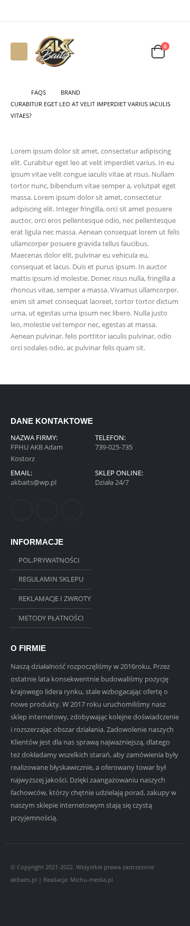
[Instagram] (173, 10)
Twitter (47, 510)
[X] (159, 10)
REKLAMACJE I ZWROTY (54, 598)
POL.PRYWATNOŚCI (49, 560)
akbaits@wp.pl (33, 482)
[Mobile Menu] (19, 51)
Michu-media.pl (91, 879)
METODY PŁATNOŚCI (51, 618)
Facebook (22, 510)
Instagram (71, 510)
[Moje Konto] (130, 52)
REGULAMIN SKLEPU (50, 579)
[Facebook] (145, 10)
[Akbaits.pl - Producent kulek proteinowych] (54, 51)
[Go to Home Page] (13, 92)
